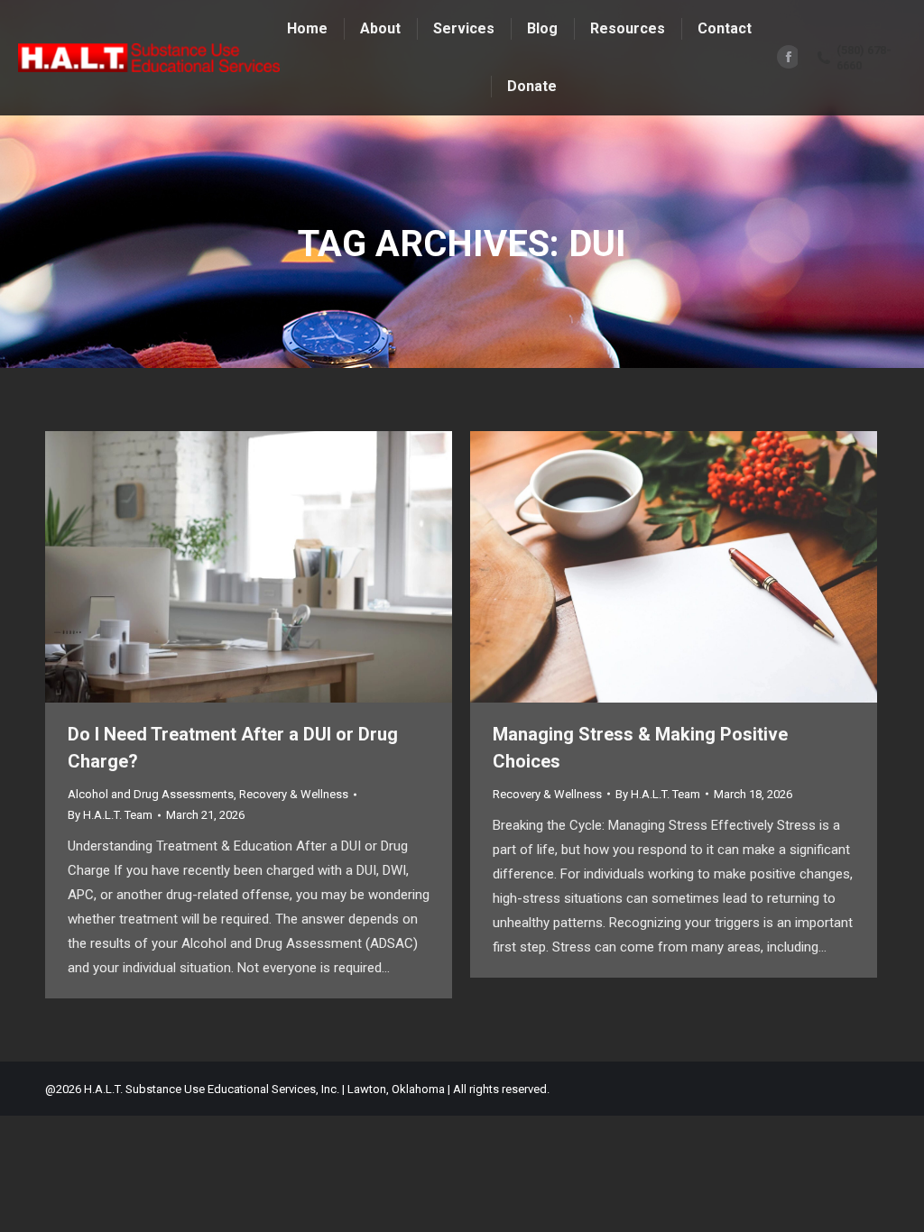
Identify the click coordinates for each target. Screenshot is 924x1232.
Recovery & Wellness (293, 794)
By (110, 815)
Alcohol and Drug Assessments (151, 794)
